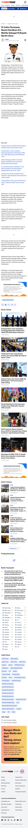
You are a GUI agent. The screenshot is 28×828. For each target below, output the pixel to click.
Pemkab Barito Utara (7, 300)
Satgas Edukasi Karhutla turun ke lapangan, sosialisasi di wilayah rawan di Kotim (17, 499)
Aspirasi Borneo (5, 810)
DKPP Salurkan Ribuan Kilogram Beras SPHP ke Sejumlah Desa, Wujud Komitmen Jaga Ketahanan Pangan (14, 431)
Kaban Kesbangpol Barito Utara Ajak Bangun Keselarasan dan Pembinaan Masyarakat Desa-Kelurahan (11, 161)
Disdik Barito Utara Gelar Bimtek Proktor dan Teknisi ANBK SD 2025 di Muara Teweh (13, 355)
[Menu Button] (25, 2)
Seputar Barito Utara (20, 801)
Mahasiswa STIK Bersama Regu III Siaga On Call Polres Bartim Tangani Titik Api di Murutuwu (18, 509)
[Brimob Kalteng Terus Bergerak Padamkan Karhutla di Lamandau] (5, 529)
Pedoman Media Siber (21, 780)
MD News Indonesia (6, 804)
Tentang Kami (18, 777)
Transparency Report (20, 791)
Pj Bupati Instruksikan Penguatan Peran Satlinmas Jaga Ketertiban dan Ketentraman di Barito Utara (13, 175)
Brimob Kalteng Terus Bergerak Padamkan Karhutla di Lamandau (16, 529)
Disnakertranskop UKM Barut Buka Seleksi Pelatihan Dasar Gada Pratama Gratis (13, 146)
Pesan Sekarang (14, 759)
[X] (8, 305)
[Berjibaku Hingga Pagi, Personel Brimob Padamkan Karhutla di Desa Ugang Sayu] (5, 539)
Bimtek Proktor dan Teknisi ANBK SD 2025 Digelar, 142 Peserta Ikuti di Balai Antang (13, 380)
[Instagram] (5, 820)
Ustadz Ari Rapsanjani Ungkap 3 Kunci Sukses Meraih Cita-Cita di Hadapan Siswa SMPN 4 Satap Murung (14, 578)
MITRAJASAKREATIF (9, 824)
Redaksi (3, 780)
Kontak (3, 777)
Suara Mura (4, 807)
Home (2, 5)
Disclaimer (3, 785)
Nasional (7, 5)
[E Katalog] (16, 771)
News (11, 485)
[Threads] (8, 820)
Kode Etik (17, 788)
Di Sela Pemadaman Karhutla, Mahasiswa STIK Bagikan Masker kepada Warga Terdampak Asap (18, 519)
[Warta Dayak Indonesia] (8, 2)
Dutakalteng (18, 804)
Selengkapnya (13, 548)
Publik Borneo (18, 810)
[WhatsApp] (2, 305)
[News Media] (22, 771)
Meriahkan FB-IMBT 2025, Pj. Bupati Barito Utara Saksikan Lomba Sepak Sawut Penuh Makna (13, 456)
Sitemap (3, 791)
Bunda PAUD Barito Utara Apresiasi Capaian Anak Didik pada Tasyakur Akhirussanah (13, 406)
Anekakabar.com (5, 801)
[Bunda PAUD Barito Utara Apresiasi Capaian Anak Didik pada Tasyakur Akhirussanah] (14, 394)
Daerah (13, 5)
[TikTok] (15, 820)
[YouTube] (18, 820)
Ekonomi (18, 5)
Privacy (3, 788)
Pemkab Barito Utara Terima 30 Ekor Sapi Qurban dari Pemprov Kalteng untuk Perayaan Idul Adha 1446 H (15, 591)
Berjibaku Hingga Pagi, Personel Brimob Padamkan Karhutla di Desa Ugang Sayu (18, 539)
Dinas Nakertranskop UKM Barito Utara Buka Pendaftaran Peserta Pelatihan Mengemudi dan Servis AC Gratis (12, 168)
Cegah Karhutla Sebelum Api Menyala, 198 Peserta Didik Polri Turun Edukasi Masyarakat (17, 488)
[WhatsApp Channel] (21, 820)
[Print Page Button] (25, 40)
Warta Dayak (18, 807)
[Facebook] (5, 305)
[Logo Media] (7, 771)
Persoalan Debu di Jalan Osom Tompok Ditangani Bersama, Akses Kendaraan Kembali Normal (14, 572)
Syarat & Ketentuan (20, 785)
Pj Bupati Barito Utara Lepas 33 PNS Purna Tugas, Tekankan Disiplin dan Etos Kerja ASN (13, 182)
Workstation (18, 783)
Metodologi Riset (5, 783)
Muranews (4, 813)
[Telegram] (12, 305)
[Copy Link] (15, 305)
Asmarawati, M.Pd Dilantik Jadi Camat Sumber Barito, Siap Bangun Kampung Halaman (14, 585)
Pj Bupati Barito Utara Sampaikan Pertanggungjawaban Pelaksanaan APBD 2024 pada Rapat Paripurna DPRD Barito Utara (13, 153)
